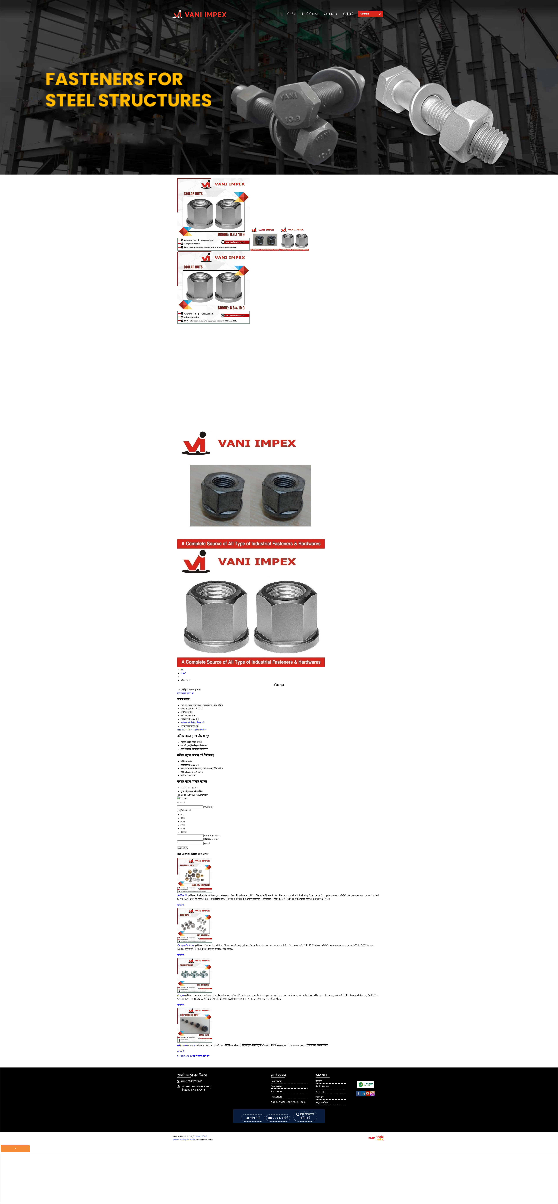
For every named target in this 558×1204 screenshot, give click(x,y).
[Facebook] (358, 1094)
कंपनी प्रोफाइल (309, 14)
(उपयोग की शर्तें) (201, 1136)
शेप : (283, 895)
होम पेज (291, 14)
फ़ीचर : (252, 895)
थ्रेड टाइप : (268, 898)
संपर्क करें (348, 14)
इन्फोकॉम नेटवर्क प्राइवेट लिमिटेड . (184, 1139)
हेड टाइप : (205, 898)
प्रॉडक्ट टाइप (186, 775)
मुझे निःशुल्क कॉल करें (201, 1055)
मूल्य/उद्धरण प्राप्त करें (185, 693)
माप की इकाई (186, 745)
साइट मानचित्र (322, 1102)
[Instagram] (372, 1094)
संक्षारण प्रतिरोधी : (342, 895)
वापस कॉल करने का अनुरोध (188, 729)
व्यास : (357, 945)
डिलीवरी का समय (187, 787)
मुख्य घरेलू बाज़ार (187, 791)
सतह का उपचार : (255, 898)
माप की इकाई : (223, 895)
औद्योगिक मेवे (182, 895)
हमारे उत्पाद (330, 14)
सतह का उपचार (187, 768)
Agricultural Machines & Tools (288, 1102)
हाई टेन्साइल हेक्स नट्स (186, 1045)
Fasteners (276, 1081)
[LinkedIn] (363, 1094)
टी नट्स (180, 995)
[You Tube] (367, 1094)
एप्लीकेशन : (198, 895)
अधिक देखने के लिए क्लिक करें (192, 722)
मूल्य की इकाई (186, 748)
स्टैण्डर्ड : (312, 895)
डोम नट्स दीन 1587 (185, 945)
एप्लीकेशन (185, 764)
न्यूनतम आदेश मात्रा (188, 741)
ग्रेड (182, 771)
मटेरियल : (212, 895)
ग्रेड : (287, 898)
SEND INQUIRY (184, 1055)
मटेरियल (184, 761)
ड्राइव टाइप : (315, 898)
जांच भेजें (202, 729)
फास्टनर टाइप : (359, 895)
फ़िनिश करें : (231, 898)
